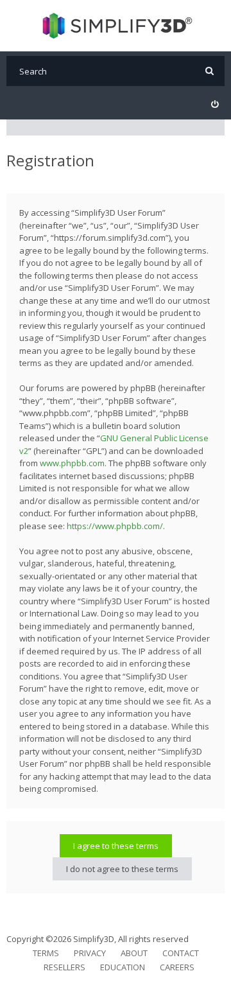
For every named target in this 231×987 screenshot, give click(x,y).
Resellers (64, 967)
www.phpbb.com (72, 463)
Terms (46, 953)
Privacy (90, 953)
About (134, 953)
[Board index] (116, 26)
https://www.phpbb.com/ (115, 526)
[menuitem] (215, 104)
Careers (177, 967)
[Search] (209, 71)
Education (122, 967)
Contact (180, 953)
